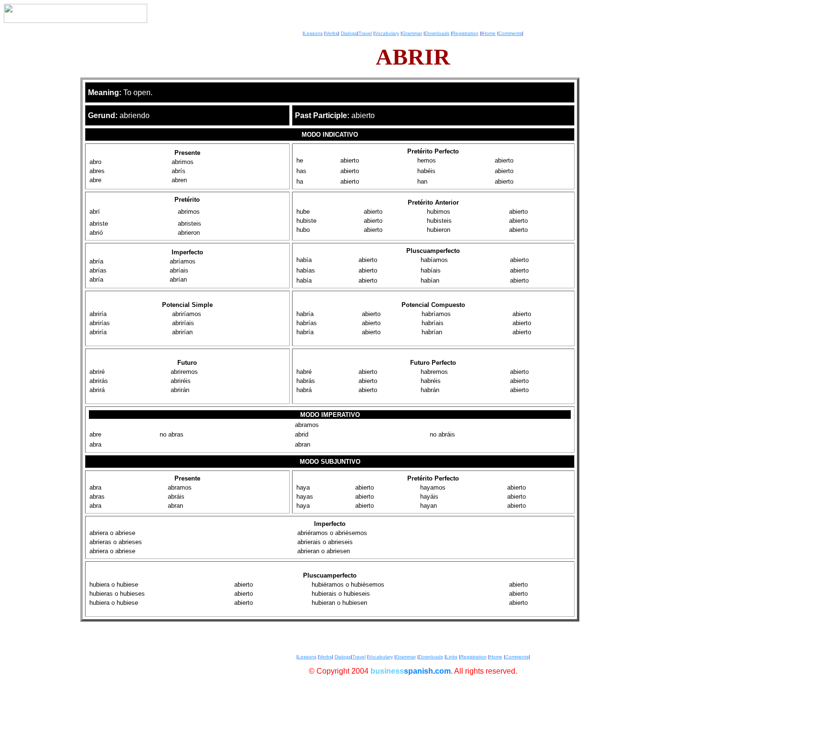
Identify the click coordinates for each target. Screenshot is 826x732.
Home (489, 33)
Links (451, 656)
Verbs (332, 33)
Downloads (437, 33)
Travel (365, 33)
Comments (510, 33)
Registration (465, 33)
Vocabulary (387, 33)
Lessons (313, 33)
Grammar (412, 33)
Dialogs (349, 33)
